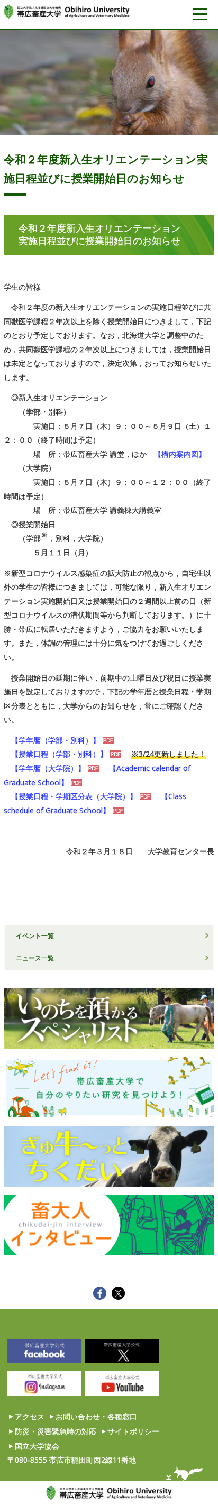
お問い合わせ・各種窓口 (96, 1416)
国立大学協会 (37, 1446)
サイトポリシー (133, 1431)
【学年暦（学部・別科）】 (55, 740)
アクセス (29, 1416)
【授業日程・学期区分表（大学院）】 (74, 796)
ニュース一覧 (35, 957)
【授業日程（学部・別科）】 (59, 754)
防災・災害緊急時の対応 (55, 1431)
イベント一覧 (35, 935)
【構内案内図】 (180, 454)
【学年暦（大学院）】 (48, 768)
